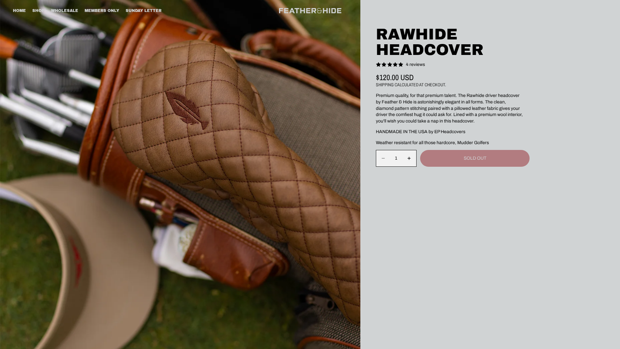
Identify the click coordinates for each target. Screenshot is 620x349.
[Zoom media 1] (180, 174)
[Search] (586, 11)
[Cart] (600, 11)
